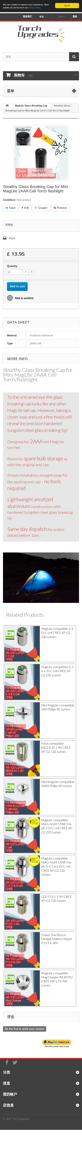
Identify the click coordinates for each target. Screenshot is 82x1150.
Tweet (12, 207)
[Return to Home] (7, 105)
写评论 (9, 224)
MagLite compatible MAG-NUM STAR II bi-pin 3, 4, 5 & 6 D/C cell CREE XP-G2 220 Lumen (56, 866)
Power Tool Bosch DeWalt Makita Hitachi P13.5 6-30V (56, 939)
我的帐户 (10, 1094)
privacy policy (34, 7)
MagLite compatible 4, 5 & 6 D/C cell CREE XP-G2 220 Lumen (57, 671)
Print (12, 238)
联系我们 (27, 16)
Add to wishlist (23, 298)
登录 (75, 16)
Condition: (9, 199)
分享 (26, 207)
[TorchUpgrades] (41, 33)
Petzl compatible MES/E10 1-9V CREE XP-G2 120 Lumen (56, 747)
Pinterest (61, 207)
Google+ (42, 207)
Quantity (12, 266)
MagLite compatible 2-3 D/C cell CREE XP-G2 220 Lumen (57, 633)
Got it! (67, 5)
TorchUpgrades (20, 1119)
